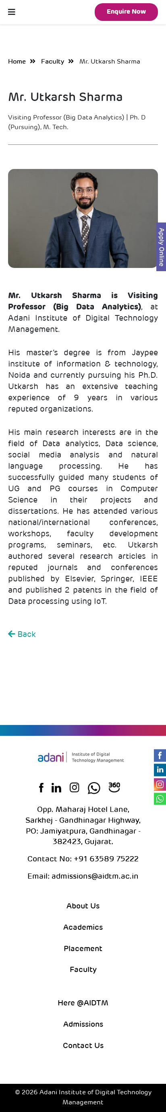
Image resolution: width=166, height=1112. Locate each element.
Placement (83, 949)
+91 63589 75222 (105, 859)
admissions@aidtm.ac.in (95, 877)
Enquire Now (126, 12)
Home (17, 62)
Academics (83, 928)
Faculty (52, 62)
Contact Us (83, 1046)
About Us (83, 906)
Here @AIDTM (83, 1003)
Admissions (83, 1025)
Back (25, 635)
